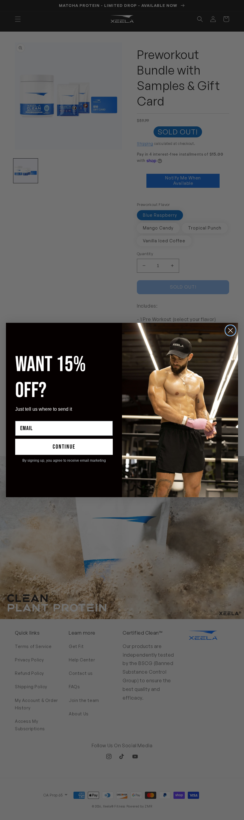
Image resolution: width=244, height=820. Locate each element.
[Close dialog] (230, 330)
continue (64, 446)
